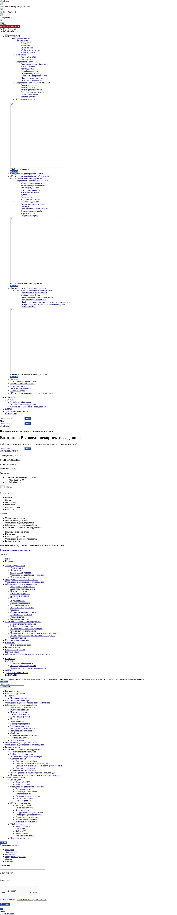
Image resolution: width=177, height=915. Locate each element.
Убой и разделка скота (20, 38)
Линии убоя (21, 55)
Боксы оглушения (28, 66)
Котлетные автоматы (30, 192)
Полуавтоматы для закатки (33, 204)
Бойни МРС (26, 45)
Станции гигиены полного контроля (32, 763)
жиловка (9, 861)
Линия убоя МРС (28, 59)
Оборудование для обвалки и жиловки (33, 83)
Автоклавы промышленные (33, 185)
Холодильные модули (25, 99)
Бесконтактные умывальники (34, 293)
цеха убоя (9, 850)
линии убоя (10, 854)
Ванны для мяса (28, 87)
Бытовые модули (17, 391)
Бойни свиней (27, 48)
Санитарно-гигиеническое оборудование (28, 288)
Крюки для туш (27, 69)
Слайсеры (25, 206)
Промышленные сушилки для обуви (37, 297)
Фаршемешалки (28, 213)
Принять (4, 682)
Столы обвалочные (29, 94)
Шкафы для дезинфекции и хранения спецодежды (43, 304)
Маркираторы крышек (31, 199)
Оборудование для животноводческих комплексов (32, 393)
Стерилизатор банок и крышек (34, 209)
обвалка (8, 859)
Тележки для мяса (28, 97)
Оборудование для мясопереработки (26, 178)
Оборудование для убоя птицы (34, 64)
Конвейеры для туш (29, 71)
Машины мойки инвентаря (22, 384)
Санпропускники (28, 307)
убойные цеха (11, 852)
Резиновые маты (17, 386)
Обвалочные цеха (28, 85)
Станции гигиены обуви (26, 761)
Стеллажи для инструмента (33, 92)
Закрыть (3, 554)
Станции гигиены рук (25, 768)
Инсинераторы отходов (26, 381)
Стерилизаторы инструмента (33, 300)
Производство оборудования (23, 404)
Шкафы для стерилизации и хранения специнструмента (45, 302)
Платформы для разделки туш (34, 76)
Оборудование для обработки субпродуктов (29, 176)
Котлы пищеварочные (30, 190)
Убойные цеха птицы (30, 50)
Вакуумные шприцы (30, 216)
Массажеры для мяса (30, 202)
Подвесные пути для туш (32, 73)
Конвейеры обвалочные (31, 90)
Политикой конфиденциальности (32, 899)
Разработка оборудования (21, 402)
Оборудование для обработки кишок (26, 174)
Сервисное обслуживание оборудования (28, 407)
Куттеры (24, 195)
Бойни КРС (26, 43)
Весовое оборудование (20, 388)
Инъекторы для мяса (30, 188)
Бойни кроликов (28, 52)
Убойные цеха (22, 41)
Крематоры (15, 379)
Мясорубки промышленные (33, 183)
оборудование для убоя (15, 857)
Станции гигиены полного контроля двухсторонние (39, 766)
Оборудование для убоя (26, 62)
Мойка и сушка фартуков (32, 295)
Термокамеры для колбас (32, 211)
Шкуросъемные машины (32, 78)
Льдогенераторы (28, 197)
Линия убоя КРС (28, 57)
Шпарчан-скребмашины (31, 80)
